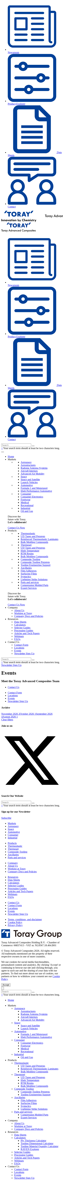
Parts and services (30, 582)
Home (11, 456)
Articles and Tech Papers (27, 633)
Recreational (27, 505)
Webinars (19, 636)
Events (17, 650)
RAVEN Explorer (30, 1149)
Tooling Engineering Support (35, 565)
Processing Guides (23, 630)
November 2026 (10, 713)
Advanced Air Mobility (32, 473)
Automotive (27, 485)
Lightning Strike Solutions (34, 579)
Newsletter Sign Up (24, 653)
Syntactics (26, 576)
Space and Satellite (30, 479)
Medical (25, 502)
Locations (19, 647)
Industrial (25, 508)
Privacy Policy (15, 925)
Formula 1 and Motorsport (34, 488)
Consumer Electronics (32, 496)
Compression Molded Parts (34, 585)
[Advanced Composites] (18, 231)
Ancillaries (26, 568)
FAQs (17, 639)
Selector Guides (22, 627)
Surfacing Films (29, 573)
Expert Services (29, 588)
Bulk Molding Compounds (34, 542)
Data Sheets (20, 622)
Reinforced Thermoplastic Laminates (39, 539)
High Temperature (30, 550)
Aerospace (26, 462)
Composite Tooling (30, 559)
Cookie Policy (15, 922)
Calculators (20, 624)
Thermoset (26, 545)
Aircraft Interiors (29, 471)
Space (24, 476)
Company (13, 863)
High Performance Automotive (36, 491)
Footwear (25, 499)
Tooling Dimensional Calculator (37, 1143)
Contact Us (13, 687)
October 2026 (28, 713)
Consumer (26, 493)
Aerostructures (28, 465)
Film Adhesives (29, 570)
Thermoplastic (28, 533)
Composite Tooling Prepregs (35, 562)
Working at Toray (23, 613)
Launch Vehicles (29, 482)
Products (12, 843)
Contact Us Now (16, 527)
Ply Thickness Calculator (33, 1140)
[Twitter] (31, 789)
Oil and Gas (27, 511)
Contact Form (21, 645)
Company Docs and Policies (28, 616)
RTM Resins (27, 553)
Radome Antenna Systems (34, 468)
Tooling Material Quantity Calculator (39, 1146)
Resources (13, 877)
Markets (12, 823)
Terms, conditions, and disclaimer (25, 919)
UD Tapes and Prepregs (33, 536)
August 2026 (10, 716)
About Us (19, 610)
